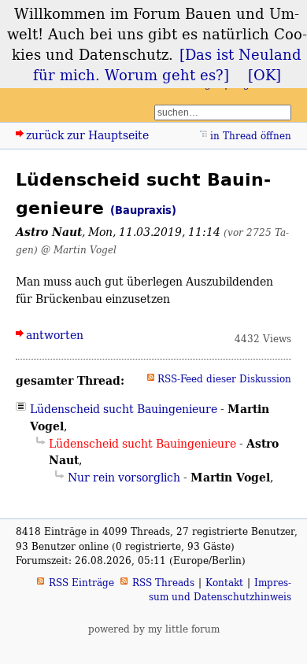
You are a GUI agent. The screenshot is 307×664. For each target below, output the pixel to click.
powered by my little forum (154, 629)
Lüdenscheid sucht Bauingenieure (123, 408)
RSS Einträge (81, 582)
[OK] (264, 75)
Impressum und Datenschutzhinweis (220, 589)
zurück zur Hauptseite (87, 135)
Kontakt (224, 582)
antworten (54, 334)
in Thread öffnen (250, 135)
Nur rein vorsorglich (124, 477)
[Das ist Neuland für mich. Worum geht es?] (167, 64)
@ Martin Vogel (79, 249)
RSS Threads (163, 582)
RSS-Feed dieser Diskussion (224, 378)
